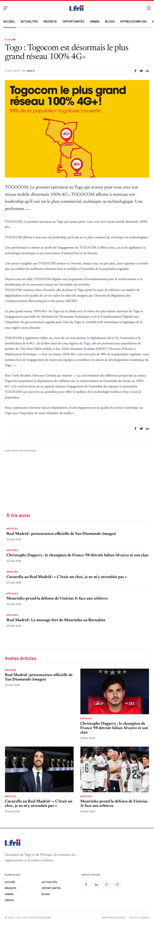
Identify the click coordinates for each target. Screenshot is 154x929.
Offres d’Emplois (133, 21)
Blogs (109, 21)
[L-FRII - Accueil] (77, 8)
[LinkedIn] (96, 884)
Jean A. (30, 70)
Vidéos (9, 900)
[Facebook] (86, 884)
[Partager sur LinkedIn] (147, 71)
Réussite (50, 21)
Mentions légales (114, 917)
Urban (94, 21)
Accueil (9, 21)
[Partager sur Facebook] (135, 71)
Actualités (29, 21)
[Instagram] (117, 884)
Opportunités (73, 21)
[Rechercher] (147, 8)
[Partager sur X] (141, 71)
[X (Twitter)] (107, 884)
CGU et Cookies (139, 917)
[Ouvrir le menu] (7, 8)
